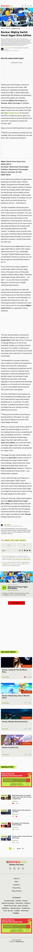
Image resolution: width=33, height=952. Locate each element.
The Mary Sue (26, 908)
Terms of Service (13, 784)
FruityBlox (17, 910)
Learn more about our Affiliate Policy (22, 559)
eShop (12, 540)
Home (2, 28)
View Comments (16, 603)
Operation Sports (16, 908)
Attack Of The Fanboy (8, 903)
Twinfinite (18, 900)
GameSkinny (5, 908)
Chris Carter (7, 47)
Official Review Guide (13, 590)
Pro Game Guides (9, 900)
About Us (16, 878)
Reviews (8, 28)
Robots (16, 540)
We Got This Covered (10, 905)
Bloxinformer (25, 910)
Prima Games (19, 903)
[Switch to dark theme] (28, 6)
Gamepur (25, 900)
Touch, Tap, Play (8, 910)
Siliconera (27, 903)
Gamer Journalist (23, 905)
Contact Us (16, 884)
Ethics (16, 881)
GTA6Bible (16, 913)
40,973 (19, 848)
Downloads (7, 540)
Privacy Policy (20, 784)
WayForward (22, 540)
